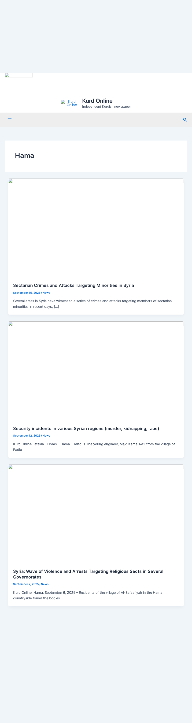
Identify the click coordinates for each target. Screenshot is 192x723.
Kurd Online (97, 100)
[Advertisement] (96, 36)
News (46, 292)
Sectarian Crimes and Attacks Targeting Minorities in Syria (73, 285)
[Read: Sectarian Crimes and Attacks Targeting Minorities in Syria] (96, 228)
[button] (185, 120)
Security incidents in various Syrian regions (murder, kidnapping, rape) (86, 428)
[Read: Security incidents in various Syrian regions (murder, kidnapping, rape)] (96, 371)
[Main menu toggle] (10, 120)
